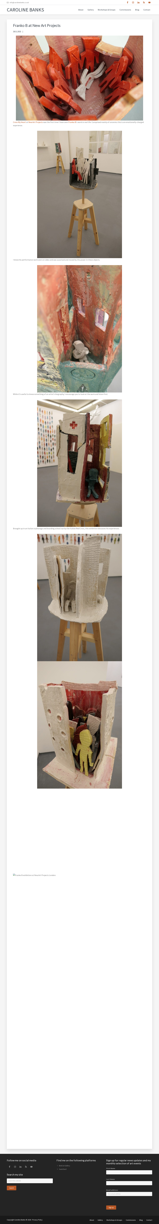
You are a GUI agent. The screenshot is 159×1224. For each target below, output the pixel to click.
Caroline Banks (25, 10)
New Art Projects (35, 122)
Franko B (72, 122)
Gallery (100, 1220)
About (92, 1220)
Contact (149, 1220)
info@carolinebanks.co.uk (19, 2)
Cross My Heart (19, 122)
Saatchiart (63, 1169)
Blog (141, 1220)
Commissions (131, 1220)
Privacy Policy (37, 1220)
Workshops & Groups (114, 1220)
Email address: (112, 1190)
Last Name (110, 1179)
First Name (110, 1168)
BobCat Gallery (64, 1166)
